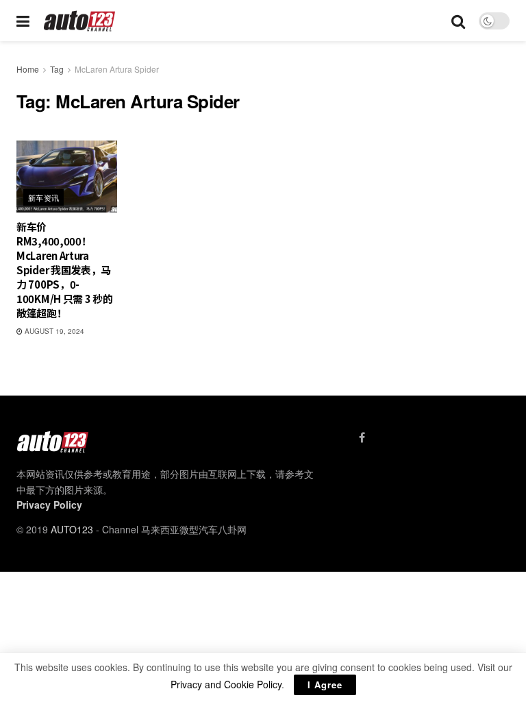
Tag (57, 69)
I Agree (325, 684)
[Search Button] (458, 20)
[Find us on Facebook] (362, 437)
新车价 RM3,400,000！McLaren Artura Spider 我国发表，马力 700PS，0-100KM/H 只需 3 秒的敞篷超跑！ (64, 269)
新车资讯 (44, 197)
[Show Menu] (22, 20)
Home (27, 69)
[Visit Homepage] (79, 21)
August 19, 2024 (53, 331)
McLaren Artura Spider (117, 69)
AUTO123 (72, 529)
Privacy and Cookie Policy (226, 684)
